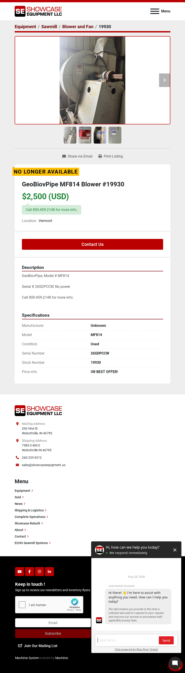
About (19, 530)
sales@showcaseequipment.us (43, 465)
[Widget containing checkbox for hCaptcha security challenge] (49, 604)
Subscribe (53, 633)
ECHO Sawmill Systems (31, 543)
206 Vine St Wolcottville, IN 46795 (37, 431)
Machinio (61, 658)
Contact (20, 536)
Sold (18, 497)
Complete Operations (30, 517)
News (19, 504)
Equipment (22, 490)
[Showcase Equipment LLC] (38, 410)
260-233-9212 (32, 457)
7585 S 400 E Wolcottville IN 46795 (36, 448)
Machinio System (27, 658)
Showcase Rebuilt (27, 523)
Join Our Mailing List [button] (40, 646)
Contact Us (92, 244)
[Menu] (154, 11)
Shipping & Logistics (29, 510)
